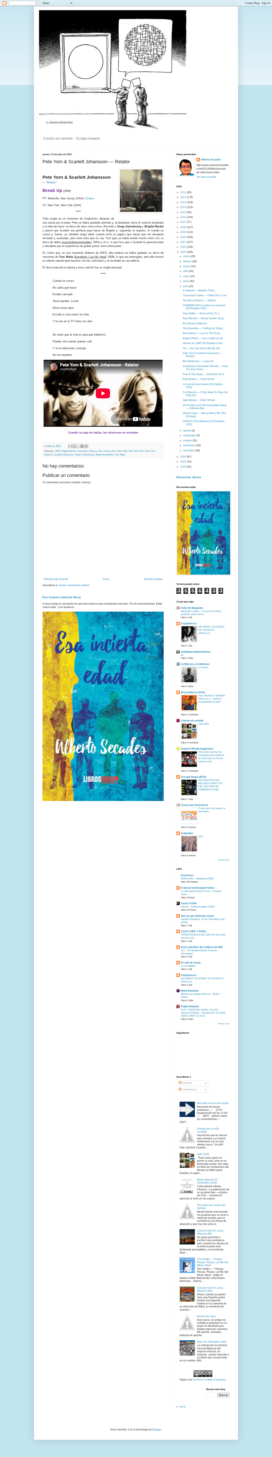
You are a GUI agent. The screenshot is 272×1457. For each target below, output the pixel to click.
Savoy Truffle (189, 903)
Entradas (186, 1082)
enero (187, 256)
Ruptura (48, 454)
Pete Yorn (150, 451)
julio (186, 286)
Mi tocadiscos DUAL (193, 692)
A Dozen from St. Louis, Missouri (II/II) (210, 1289)
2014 (183, 207)
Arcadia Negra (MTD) (193, 776)
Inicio (106, 579)
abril (186, 271)
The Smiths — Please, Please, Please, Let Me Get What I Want (212, 1262)
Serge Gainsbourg (84, 454)
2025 (183, 461)
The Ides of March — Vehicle (199, 300)
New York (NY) (136, 451)
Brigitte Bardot (68, 451)
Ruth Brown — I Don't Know (199, 379)
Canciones (82, 451)
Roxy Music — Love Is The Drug (201, 333)
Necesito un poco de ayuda (213, 1103)
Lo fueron (203, 667)
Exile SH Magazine (192, 608)
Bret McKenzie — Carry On (198, 361)
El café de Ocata (191, 962)
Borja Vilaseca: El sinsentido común (207, 1181)
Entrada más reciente (56, 579)
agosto (187, 430)
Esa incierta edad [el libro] (61, 597)
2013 (183, 202)
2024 (183, 456)
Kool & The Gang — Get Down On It (203, 374)
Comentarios (189, 1089)
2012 (183, 197)
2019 (183, 232)
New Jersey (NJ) (107, 451)
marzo (187, 266)
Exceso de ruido (206, 1316)
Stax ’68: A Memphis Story (212, 1341)
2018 (183, 227)
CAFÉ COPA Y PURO (193, 931)
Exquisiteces (189, 623)
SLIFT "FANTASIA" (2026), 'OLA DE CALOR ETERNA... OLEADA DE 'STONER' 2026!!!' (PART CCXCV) (203, 1012)
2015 (183, 212)
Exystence (187, 875)
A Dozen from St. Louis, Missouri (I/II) (210, 1232)
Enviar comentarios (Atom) (74, 585)
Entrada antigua (153, 579)
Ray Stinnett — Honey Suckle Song (203, 318)
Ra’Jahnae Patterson (195, 323)
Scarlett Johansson (64, 454)
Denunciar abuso (188, 477)
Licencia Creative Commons (209, 1379)
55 (182, 655)
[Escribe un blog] (74, 446)
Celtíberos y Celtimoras (195, 664)
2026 (183, 466)
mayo (186, 276)
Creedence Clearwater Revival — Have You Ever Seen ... (205, 368)
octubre (188, 440)
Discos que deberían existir (197, 915)
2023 (183, 252)
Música (93, 451)
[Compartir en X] (78, 446)
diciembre (189, 450)
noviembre (189, 445)
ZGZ (200, 836)
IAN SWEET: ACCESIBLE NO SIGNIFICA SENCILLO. (211, 629)
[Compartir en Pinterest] (86, 446)
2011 (183, 192)
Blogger (156, 1429)
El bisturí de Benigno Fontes (198, 887)
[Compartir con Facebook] (82, 446)
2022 (183, 246)
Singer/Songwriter (104, 454)
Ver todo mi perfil (206, 177)
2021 (183, 242)
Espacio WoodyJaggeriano (197, 748)
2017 (183, 222)
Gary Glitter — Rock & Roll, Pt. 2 (201, 313)
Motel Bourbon (189, 990)
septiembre (190, 435)
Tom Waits (120, 454)
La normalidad (188, 966)
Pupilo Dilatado (190, 1006)
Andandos (187, 833)
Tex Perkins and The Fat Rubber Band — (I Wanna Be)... (205, 407)
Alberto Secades (211, 159)
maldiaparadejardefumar (196, 651)
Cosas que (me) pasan (194, 805)
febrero (187, 261)
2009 (57, 451)
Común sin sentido (192, 720)
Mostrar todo (224, 860)
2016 (183, 217)
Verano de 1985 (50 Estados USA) (202, 343)
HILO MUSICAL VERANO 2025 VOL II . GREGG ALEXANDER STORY (211, 698)
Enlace (90, 198)
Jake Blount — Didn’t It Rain (199, 400)
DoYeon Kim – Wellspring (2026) (197, 878)
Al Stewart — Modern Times (199, 290)
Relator (51, 182)
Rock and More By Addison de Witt (202, 947)
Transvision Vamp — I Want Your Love (205, 295)
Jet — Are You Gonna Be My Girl (201, 348)
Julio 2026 (203, 724)
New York (122, 451)
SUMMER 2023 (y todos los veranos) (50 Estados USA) (204, 307)
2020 (183, 237)
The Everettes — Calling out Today (203, 328)
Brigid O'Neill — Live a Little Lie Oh (203, 338)
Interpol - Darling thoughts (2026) (198, 906)
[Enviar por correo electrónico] (70, 446)
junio (186, 281)
